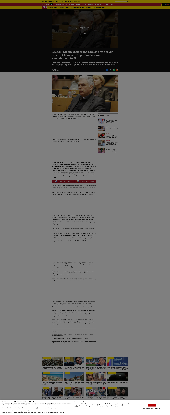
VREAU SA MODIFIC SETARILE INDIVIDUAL (151, 408)
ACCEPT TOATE (152, 405)
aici (67, 410)
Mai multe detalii (16, 405)
